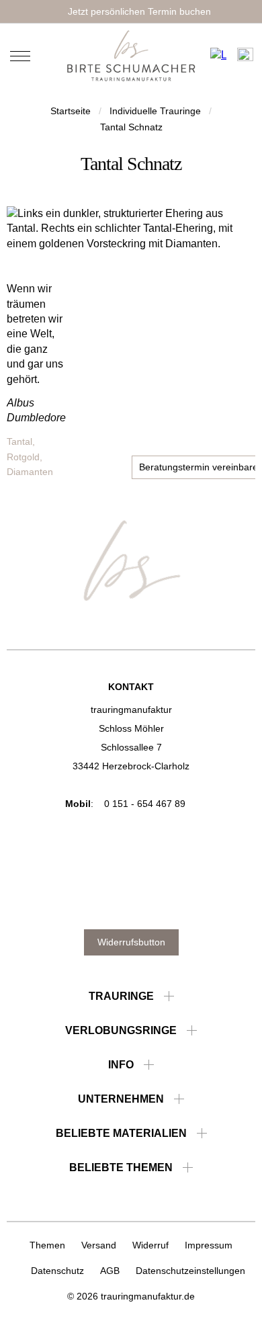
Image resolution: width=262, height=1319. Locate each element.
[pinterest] (85, 897)
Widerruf (150, 1245)
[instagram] (113, 897)
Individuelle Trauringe (155, 110)
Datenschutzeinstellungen (190, 1270)
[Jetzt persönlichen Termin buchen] (131, 11)
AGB (110, 1270)
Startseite (70, 110)
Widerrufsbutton (131, 942)
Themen (47, 1245)
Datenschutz (57, 1270)
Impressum (208, 1245)
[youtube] (140, 897)
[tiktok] (168, 897)
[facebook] (58, 897)
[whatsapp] (195, 897)
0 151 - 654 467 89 (144, 803)
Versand (98, 1245)
